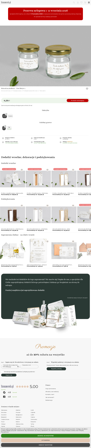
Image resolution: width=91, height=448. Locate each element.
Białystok (3, 417)
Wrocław (3, 412)
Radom (18, 419)
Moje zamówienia (51, 388)
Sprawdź (3, 389)
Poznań (18, 412)
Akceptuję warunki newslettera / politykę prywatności (19, 371)
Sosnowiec (34, 419)
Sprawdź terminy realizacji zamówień (46, 16)
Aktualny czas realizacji (52, 391)
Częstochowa (5, 419)
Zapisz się (9, 375)
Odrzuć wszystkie (45, 445)
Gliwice (18, 426)
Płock (32, 426)
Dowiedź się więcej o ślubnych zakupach (77, 297)
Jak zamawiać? (50, 397)
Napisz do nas (63, 279)
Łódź (32, 410)
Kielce (18, 421)
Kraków (18, 410)
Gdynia (33, 417)
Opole (3, 426)
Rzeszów (33, 421)
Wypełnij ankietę (56, 368)
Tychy (32, 424)
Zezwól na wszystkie (46, 436)
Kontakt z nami (50, 394)
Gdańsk (33, 412)
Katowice (18, 417)
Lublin (32, 414)
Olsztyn (3, 424)
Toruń (2, 421)
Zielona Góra (19, 424)
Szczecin (3, 414)
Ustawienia (45, 440)
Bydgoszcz (19, 414)
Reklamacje (49, 400)
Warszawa (4, 410)
